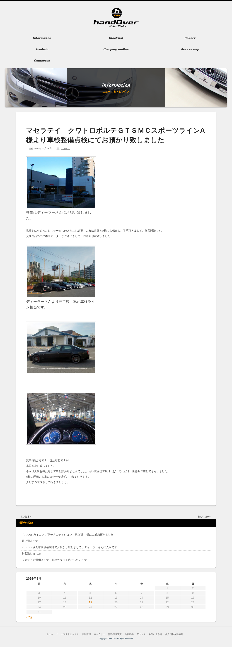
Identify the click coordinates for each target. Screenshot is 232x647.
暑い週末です (30, 541)
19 (90, 602)
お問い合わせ (155, 634)
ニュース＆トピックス (67, 634)
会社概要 (129, 634)
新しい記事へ (204, 516)
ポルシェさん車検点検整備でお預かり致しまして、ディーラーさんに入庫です (69, 547)
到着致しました (31, 553)
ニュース (65, 148)
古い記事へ (26, 516)
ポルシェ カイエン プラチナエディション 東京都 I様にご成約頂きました (68, 534)
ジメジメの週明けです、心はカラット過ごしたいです (54, 560)
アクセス (141, 634)
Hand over (116, 17)
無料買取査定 (115, 634)
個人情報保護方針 (174, 634)
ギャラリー (99, 634)
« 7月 (29, 617)
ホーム (49, 634)
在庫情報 (86, 634)
